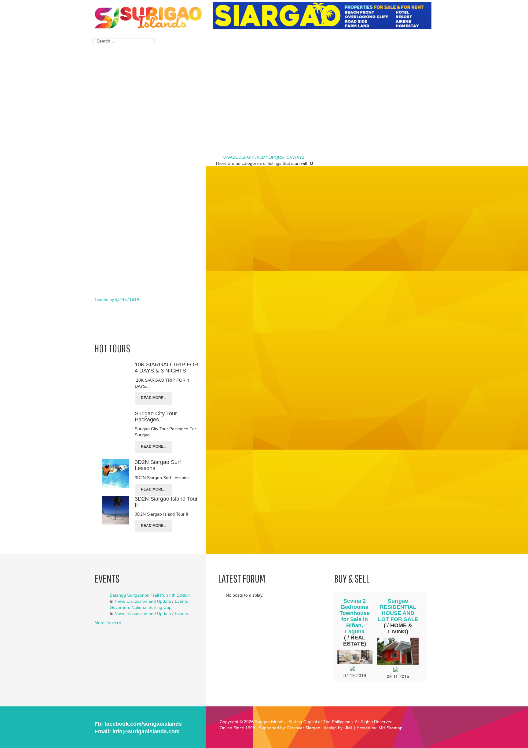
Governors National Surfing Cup (140, 607)
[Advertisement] (324, 49)
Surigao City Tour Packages (156, 416)
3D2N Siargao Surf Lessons (158, 465)
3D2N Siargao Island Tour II (166, 502)
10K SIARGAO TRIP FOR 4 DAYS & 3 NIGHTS (166, 367)
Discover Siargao (303, 727)
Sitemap (394, 727)
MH (382, 727)
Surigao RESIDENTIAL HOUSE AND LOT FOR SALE (398, 610)
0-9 (226, 157)
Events (181, 601)
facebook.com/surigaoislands (143, 724)
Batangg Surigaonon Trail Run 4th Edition (150, 595)
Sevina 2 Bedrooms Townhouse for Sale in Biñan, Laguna (354, 616)
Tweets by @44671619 (116, 299)
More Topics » (108, 622)
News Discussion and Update (143, 601)
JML (349, 727)
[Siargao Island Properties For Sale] (324, 15)
